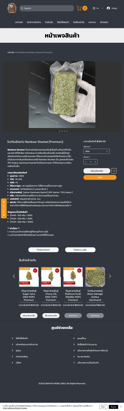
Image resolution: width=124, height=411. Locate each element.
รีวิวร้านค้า (3, 208)
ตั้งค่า (103, 407)
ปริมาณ (87, 146)
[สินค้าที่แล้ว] (14, 276)
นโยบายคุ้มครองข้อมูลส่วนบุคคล (15, 408)
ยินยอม (113, 407)
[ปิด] (121, 407)
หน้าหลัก (11, 52)
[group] (62, 292)
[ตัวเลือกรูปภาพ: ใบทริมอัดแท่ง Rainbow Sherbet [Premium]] (57, 131)
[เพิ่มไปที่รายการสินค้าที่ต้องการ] (113, 171)
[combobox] (96, 151)
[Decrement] (85, 161)
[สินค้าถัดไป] (110, 276)
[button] (82, 8)
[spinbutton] (90, 161)
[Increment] (95, 161)
